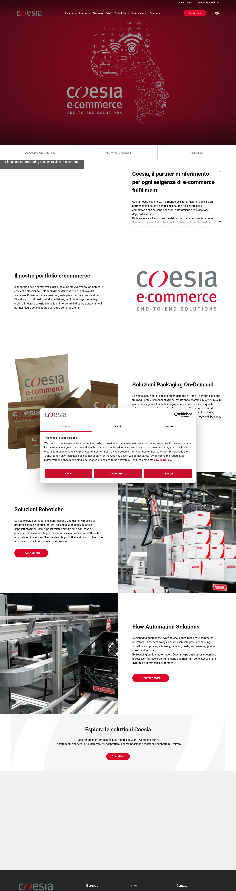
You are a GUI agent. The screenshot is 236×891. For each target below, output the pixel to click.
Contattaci (118, 756)
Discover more (151, 678)
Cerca (211, 13)
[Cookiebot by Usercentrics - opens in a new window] (177, 415)
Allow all (168, 473)
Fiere (181, 2)
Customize (116, 473)
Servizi (109, 13)
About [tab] (170, 426)
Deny (68, 473)
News (189, 2)
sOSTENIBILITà (120, 13)
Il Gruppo (69, 13)
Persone (153, 13)
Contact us (195, 13)
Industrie (83, 13)
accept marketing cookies (32, 162)
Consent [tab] (66, 426)
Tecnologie (98, 13)
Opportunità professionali (207, 2)
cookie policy (162, 459)
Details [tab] (118, 426)
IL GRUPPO (92, 885)
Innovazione (138, 13)
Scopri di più (31, 553)
